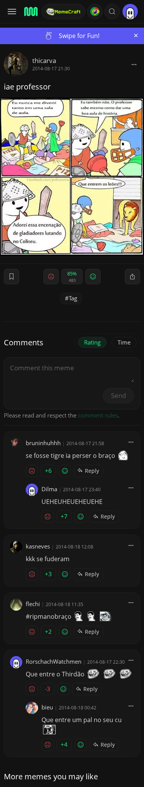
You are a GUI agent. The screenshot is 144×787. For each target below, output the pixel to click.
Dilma (49, 489)
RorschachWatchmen (53, 661)
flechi (32, 604)
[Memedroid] (30, 11)
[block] (134, 64)
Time (124, 342)
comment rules (98, 415)
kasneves (37, 546)
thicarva (44, 60)
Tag (73, 298)
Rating (92, 342)
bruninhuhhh (43, 443)
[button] (112, 11)
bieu (47, 707)
